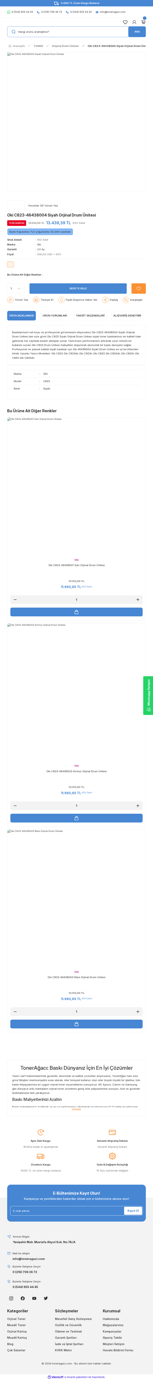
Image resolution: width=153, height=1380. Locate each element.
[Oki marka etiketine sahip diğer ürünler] (16, 205)
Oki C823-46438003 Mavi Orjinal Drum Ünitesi (76, 977)
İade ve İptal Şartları (69, 1344)
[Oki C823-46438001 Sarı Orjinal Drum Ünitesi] (49, 275)
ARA (137, 31)
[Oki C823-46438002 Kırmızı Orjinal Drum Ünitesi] (61, 275)
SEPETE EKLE (78, 288)
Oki (39, 244)
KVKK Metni (63, 1350)
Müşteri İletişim (113, 1344)
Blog (10, 1344)
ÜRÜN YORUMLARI (55, 315)
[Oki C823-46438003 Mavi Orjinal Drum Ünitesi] (72, 275)
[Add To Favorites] (138, 288)
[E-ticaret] (76, 1377)
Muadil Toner (16, 1325)
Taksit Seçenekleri (90, 315)
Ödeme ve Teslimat (68, 1331)
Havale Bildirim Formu (118, 1350)
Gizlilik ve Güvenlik (68, 1325)
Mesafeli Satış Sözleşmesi (73, 1319)
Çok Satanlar (16, 1350)
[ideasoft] (56, 1377)
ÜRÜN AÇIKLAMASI (21, 315)
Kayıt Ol (133, 1210)
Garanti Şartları (66, 1337)
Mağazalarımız (113, 1325)
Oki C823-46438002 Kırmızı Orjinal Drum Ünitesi (76, 771)
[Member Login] (134, 22)
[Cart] (143, 22)
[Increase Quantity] (137, 599)
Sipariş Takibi (112, 1337)
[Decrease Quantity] (15, 599)
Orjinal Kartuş (17, 1331)
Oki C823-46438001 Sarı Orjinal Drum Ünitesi (76, 565)
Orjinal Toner (16, 1319)
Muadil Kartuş (17, 1337)
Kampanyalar (112, 1331)
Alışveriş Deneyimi (127, 315)
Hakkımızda (111, 1319)
